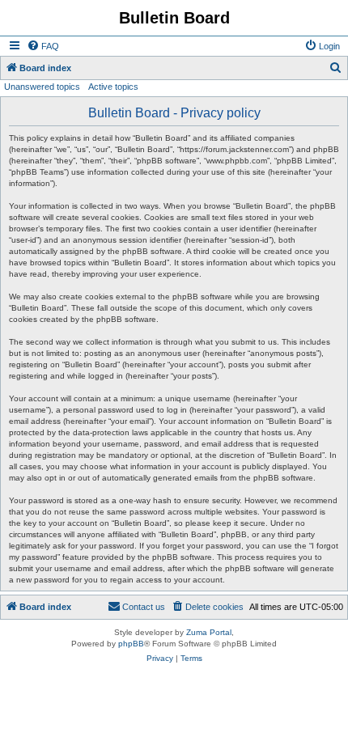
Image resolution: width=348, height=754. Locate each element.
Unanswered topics (42, 86)
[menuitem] (43, 46)
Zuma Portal (208, 632)
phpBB (131, 643)
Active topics (113, 86)
